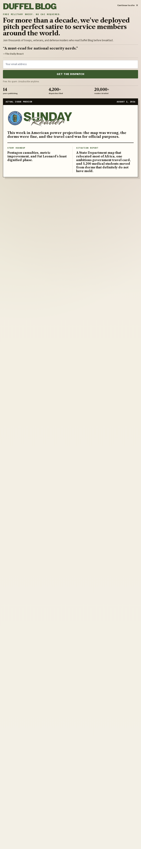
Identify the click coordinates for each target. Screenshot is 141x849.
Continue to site (127, 5)
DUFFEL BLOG (30, 6)
